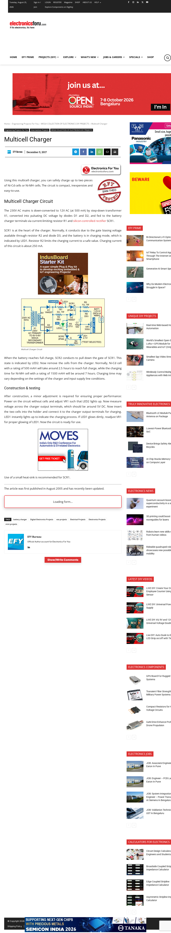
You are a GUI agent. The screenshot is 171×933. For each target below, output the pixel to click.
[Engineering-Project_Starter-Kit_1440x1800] (63, 293)
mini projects (11, 524)
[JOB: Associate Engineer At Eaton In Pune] (135, 766)
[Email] (107, 152)
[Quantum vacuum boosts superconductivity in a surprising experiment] (135, 503)
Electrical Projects (77, 519)
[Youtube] (147, 2)
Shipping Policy (15, 926)
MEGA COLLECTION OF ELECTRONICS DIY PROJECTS (65, 123)
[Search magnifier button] (167, 57)
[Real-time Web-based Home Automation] (135, 328)
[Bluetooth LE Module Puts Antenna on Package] (135, 416)
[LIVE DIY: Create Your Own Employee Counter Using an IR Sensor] (135, 591)
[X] (142, 2)
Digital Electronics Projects (41, 519)
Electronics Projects (97, 519)
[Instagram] (133, 2)
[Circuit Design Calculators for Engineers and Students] (135, 854)
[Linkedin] (138, 2)
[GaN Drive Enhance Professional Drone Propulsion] (135, 725)
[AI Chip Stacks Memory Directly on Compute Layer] (135, 462)
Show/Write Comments (62, 559)
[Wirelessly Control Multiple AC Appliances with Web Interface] (135, 375)
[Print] (115, 152)
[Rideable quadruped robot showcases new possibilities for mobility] (135, 550)
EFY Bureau (18, 152)
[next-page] (134, 299)
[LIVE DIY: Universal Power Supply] (135, 607)
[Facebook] (128, 2)
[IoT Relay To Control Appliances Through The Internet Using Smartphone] (135, 255)
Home (7, 123)
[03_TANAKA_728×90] (85, 931)
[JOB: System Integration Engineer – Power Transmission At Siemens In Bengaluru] (135, 797)
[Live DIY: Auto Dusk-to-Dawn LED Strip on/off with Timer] (135, 638)
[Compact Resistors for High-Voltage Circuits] (135, 710)
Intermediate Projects (39, 130)
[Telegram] (75, 152)
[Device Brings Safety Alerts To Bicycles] (135, 447)
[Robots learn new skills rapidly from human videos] (135, 535)
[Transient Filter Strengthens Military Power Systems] (135, 694)
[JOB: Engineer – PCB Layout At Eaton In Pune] (135, 781)
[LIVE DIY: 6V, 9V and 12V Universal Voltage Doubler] (135, 623)
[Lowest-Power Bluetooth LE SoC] (135, 431)
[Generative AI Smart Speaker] (135, 272)
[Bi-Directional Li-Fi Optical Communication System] (135, 240)
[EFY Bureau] (10, 152)
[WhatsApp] (99, 152)
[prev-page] (129, 299)
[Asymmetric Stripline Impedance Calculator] (135, 900)
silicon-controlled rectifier (89, 221)
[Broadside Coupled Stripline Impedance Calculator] (135, 869)
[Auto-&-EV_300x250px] (63, 470)
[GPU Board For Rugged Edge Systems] (135, 679)
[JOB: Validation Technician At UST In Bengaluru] (135, 813)
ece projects (61, 519)
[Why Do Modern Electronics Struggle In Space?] (135, 287)
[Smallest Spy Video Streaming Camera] (135, 360)
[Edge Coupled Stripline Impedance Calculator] (135, 885)
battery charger (20, 519)
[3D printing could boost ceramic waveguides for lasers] (135, 519)
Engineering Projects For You (25, 123)
